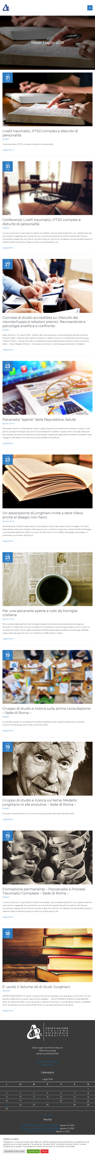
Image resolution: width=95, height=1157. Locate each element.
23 (7, 1105)
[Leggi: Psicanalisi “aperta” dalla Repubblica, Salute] (47, 388)
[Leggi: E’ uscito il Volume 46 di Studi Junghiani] (47, 955)
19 (47, 1101)
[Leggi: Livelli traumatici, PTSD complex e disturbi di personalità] (47, 99)
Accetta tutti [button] (33, 1151)
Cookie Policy (47, 1065)
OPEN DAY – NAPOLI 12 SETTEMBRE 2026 (40, 1128)
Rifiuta (44, 1151)
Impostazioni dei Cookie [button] (14, 1151)
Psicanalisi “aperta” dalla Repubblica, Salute (39, 419)
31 (20, 1109)
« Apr (44, 1115)
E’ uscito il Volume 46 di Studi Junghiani (36, 987)
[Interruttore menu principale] (90, 7)
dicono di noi (8, 423)
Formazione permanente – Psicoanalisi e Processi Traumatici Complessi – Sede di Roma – (43, 891)
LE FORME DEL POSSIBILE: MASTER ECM (40, 1125)
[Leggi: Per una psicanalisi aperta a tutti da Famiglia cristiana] (47, 579)
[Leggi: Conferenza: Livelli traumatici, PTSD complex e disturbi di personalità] (47, 188)
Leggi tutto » (8, 150)
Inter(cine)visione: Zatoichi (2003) (40, 1131)
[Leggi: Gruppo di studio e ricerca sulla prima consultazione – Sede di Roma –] (47, 677)
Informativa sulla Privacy (48, 1062)
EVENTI (5, 139)
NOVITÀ (6, 991)
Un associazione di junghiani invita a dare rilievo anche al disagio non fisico (42, 515)
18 (34, 1101)
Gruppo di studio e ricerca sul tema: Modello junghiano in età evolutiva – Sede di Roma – (39, 802)
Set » (50, 1115)
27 (61, 1105)
